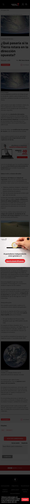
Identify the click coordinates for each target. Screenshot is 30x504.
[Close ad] (28, 239)
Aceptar (25, 499)
